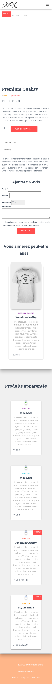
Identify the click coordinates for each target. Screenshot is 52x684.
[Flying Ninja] (26, 597)
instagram (14, 665)
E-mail (5, 196)
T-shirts (30, 313)
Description (10, 143)
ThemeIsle (35, 678)
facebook (9, 665)
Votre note (6, 202)
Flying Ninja (26, 607)
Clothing (22, 313)
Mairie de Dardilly (26, 671)
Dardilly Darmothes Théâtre (30, 665)
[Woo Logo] (26, 402)
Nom (5, 189)
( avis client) (16, 95)
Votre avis (7, 206)
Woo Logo (26, 412)
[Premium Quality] (26, 285)
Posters (26, 409)
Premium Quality (26, 317)
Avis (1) (7, 149)
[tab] (26, 143)
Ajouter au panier (23, 129)
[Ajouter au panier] (38, 354)
